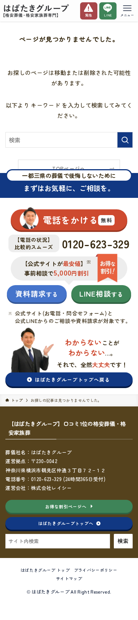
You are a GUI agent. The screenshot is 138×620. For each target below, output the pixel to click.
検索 (123, 541)
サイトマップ (69, 578)
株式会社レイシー (51, 487)
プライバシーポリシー (95, 570)
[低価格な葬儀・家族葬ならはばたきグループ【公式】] (37, 10)
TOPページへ (68, 168)
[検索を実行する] (125, 139)
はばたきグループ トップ (45, 570)
